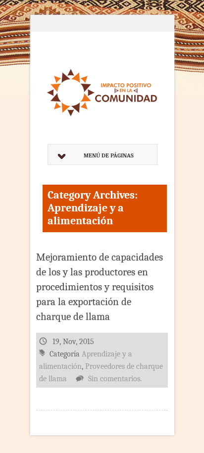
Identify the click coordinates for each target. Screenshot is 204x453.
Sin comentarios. (115, 378)
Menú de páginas (109, 155)
